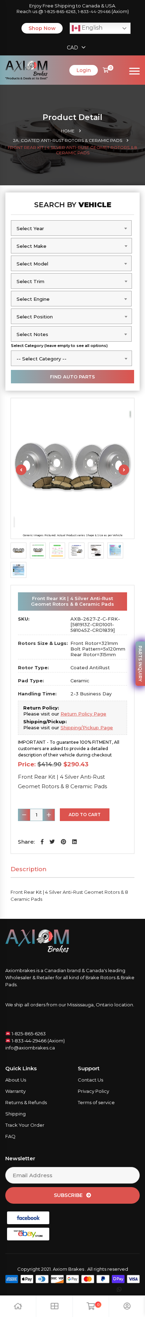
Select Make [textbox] (31, 246)
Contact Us (90, 1080)
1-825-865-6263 (60, 11)
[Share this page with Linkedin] (74, 841)
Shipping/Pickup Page (87, 727)
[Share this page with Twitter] (52, 841)
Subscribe (68, 1195)
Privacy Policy (93, 1091)
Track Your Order (24, 1125)
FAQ (10, 1136)
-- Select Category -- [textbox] (42, 358)
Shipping (15, 1114)
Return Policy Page (83, 714)
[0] (106, 70)
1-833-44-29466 (94, 11)
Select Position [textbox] (35, 316)
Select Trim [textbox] (30, 281)
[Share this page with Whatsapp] (125, 1289)
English (91, 27)
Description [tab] (28, 869)
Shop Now (42, 28)
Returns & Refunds (26, 1102)
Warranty (15, 1091)
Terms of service (96, 1102)
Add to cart (85, 814)
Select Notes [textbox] (32, 334)
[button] (42, 841)
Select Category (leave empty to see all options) (59, 345)
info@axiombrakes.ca (30, 1047)
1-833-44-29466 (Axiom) (38, 1040)
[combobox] (71, 228)
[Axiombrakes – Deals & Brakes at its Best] (26, 69)
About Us (15, 1080)
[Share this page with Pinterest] (63, 841)
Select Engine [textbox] (33, 299)
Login (83, 70)
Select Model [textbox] (32, 264)
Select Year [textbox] (30, 228)
